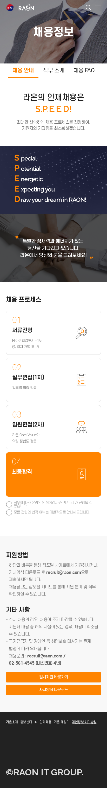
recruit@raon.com (63, 572)
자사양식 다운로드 (53, 690)
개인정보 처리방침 (84, 722)
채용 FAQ (84, 70)
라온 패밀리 (62, 722)
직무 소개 (53, 70)
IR (36, 722)
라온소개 (12, 722)
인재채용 (45, 722)
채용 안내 (23, 70)
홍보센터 (26, 722)
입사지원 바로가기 (53, 677)
